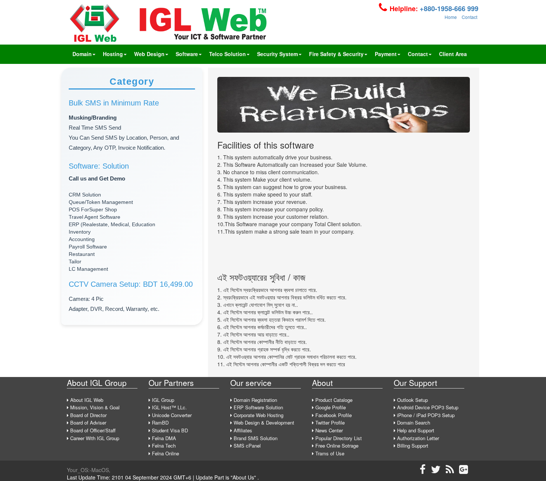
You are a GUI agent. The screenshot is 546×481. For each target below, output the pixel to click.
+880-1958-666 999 (448, 8)
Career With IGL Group (94, 438)
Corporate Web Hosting (257, 415)
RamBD (159, 422)
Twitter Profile (329, 422)
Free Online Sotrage (336, 445)
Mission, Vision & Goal (94, 407)
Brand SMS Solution (254, 438)
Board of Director (88, 415)
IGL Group (162, 399)
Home (451, 17)
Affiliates (242, 430)
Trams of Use (329, 453)
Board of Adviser (87, 422)
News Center (328, 430)
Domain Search (413, 422)
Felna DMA (163, 438)
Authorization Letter (417, 438)
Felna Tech (163, 445)
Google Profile (330, 407)
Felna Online (164, 453)
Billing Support (412, 445)
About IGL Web (86, 399)
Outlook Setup (412, 399)
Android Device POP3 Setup (427, 407)
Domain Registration (254, 399)
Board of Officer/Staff (92, 430)
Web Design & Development (263, 422)
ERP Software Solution (257, 407)
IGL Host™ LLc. (168, 407)
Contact (469, 17)
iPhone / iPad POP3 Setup (425, 415)
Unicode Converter (171, 415)
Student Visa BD (169, 430)
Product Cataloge (333, 399)
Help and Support (415, 430)
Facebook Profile (333, 415)
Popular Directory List (338, 438)
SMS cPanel (246, 445)
